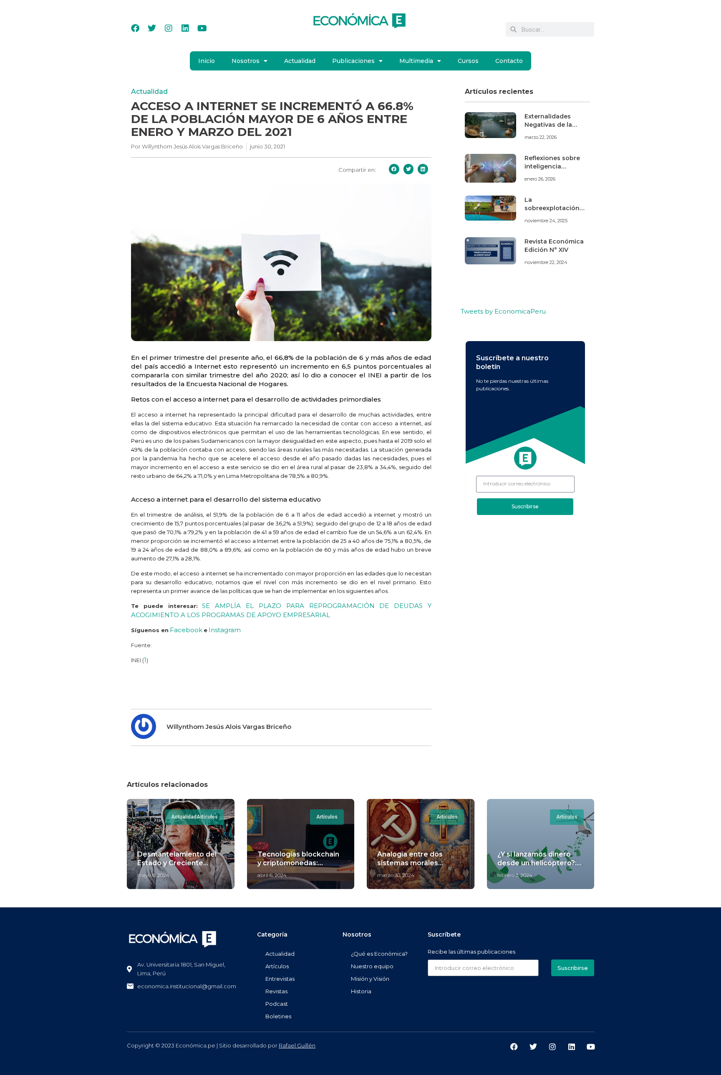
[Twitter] (152, 28)
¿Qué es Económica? (379, 953)
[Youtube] (202, 28)
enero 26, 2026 (539, 179)
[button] (394, 169)
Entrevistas (280, 978)
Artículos (277, 966)
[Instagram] (168, 28)
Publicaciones (353, 61)
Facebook (186, 630)
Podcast (276, 1003)
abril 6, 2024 (272, 875)
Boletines (278, 1016)
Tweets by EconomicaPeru (503, 311)
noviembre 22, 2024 (545, 262)
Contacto (509, 61)
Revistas (276, 991)
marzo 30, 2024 (395, 875)
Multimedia (416, 61)
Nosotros (246, 61)
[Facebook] (135, 28)
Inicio (206, 61)
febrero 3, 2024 (514, 875)
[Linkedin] (185, 28)
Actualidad (299, 61)
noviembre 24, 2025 (545, 221)
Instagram (225, 630)
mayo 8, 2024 (153, 875)
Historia (361, 991)
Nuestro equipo (372, 966)
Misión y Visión (370, 978)
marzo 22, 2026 (540, 137)
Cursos (468, 61)
